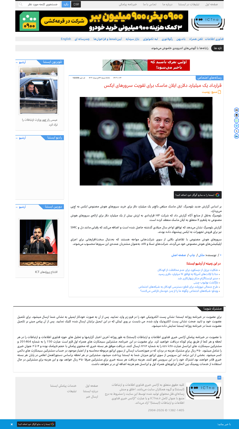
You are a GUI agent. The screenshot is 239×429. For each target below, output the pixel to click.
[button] (119, 424)
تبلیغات (72, 391)
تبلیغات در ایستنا (188, 4)
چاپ (192, 255)
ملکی (201, 255)
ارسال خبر (92, 396)
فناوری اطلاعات (214, 38)
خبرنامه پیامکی (128, 4)
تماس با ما (149, 4)
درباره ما (167, 4)
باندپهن (181, 38)
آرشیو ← (20, 62)
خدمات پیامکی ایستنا (63, 385)
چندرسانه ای (82, 38)
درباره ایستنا (90, 391)
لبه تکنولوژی (150, 38)
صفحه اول (211, 4)
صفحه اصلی (178, 255)
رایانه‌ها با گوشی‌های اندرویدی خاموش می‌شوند (179, 48)
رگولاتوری (167, 38)
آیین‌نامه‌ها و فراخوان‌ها (108, 38)
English (66, 38)
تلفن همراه (196, 38)
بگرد (66, 4)
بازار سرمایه (132, 38)
